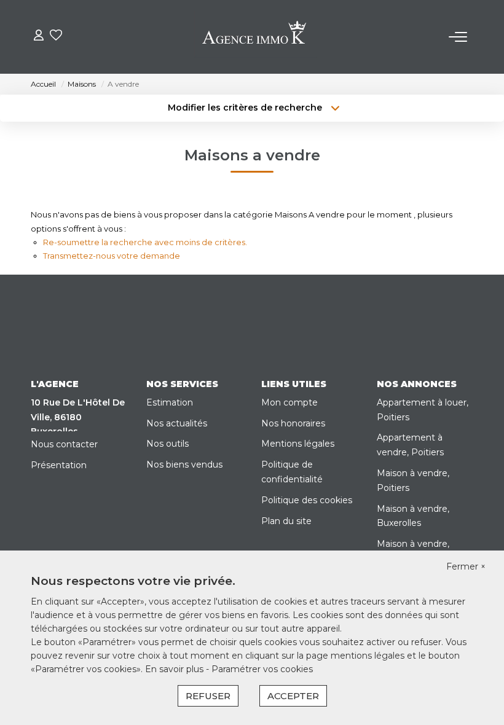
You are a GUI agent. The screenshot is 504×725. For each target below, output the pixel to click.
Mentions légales (297, 443)
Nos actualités (176, 423)
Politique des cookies (306, 500)
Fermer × (466, 566)
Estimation (169, 402)
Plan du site (286, 521)
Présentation (59, 465)
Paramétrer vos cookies (262, 669)
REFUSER (208, 696)
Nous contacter (64, 444)
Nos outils (167, 443)
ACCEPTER (293, 696)
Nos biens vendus (184, 464)
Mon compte (289, 402)
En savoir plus (175, 669)
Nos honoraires (293, 423)
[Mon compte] (39, 36)
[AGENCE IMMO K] (255, 37)
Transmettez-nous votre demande (111, 256)
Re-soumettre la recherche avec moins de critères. (145, 242)
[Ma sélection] (56, 36)
